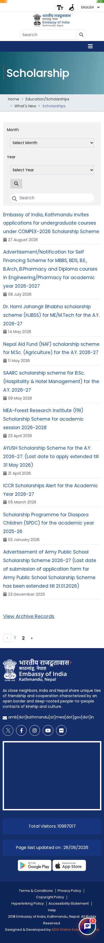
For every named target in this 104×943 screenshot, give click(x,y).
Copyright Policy (50, 897)
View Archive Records (28, 616)
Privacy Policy (69, 890)
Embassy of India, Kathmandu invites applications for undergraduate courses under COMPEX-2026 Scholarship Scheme (51, 223)
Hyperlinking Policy (27, 903)
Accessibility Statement (69, 903)
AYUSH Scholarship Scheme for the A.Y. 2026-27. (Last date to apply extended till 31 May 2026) (51, 456)
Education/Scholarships (47, 99)
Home (13, 99)
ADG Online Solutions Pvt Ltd (75, 929)
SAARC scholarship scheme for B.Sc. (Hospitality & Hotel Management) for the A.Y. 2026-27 (51, 381)
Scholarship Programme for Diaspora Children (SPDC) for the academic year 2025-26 (48, 523)
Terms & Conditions (36, 890)
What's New (25, 106)
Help (52, 910)
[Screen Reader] (71, 7)
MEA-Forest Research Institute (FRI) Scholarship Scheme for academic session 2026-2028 (43, 419)
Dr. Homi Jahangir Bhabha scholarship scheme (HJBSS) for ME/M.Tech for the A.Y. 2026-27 (51, 315)
